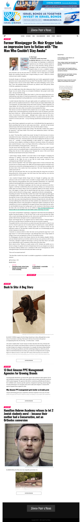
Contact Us (59, 36)
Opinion (53, 36)
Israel (33, 36)
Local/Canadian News (41, 36)
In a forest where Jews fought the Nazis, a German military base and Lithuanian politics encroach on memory (68, 69)
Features (22, 36)
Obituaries (28, 36)
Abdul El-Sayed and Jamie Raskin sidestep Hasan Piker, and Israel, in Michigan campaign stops (67, 75)
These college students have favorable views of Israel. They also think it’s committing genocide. (68, 63)
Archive (48, 36)
